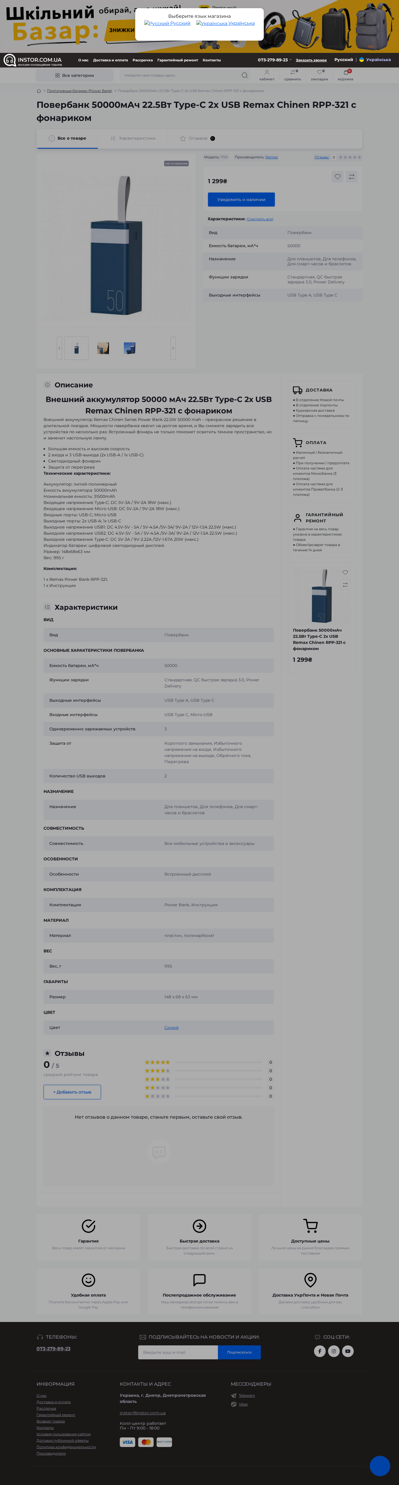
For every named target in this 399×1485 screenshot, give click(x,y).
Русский (179, 23)
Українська (241, 23)
